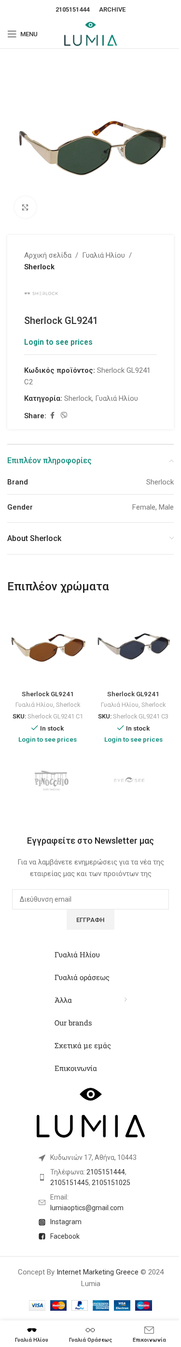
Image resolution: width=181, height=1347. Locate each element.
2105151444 (72, 9)
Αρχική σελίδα (47, 255)
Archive (112, 9)
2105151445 (69, 1182)
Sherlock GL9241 (48, 694)
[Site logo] (90, 33)
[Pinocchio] (51, 781)
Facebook (65, 1236)
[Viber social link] (64, 415)
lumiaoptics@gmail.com (87, 1208)
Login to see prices (58, 342)
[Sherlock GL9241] (47, 645)
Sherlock (39, 267)
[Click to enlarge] (25, 207)
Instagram (66, 1222)
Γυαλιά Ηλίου (103, 255)
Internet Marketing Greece (97, 1272)
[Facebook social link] (52, 415)
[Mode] (130, 781)
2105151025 (111, 1182)
